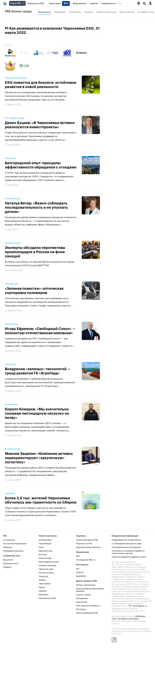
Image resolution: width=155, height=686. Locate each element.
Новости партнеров (106, 11)
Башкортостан (46, 550)
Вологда (43, 554)
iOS (77, 568)
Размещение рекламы (13, 550)
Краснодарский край (49, 561)
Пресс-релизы (126, 11)
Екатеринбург (45, 539)
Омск (41, 546)
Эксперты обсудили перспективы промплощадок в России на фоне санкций (35, 252)
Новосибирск (45, 543)
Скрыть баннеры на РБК (87, 539)
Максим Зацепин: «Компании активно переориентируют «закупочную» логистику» (39, 458)
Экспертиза (75, 11)
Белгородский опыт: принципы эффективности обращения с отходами (40, 165)
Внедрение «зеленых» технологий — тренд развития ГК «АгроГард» (38, 371)
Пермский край (46, 568)
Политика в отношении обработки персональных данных (128, 551)
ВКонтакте (8, 559)
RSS (78, 555)
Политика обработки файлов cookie (129, 556)
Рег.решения (82, 597)
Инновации (11, 283)
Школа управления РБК (87, 612)
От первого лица (145, 11)
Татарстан (43, 575)
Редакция (7, 546)
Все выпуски (44, 11)
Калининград (45, 557)
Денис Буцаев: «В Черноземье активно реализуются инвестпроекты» (40, 125)
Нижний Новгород (47, 565)
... (120, 2)
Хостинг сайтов (83, 594)
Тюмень (42, 579)
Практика (10, 158)
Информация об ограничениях (126, 539)
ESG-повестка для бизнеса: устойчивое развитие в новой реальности (40, 85)
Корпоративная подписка (88, 546)
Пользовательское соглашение (126, 546)
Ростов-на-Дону (46, 572)
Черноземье (44, 583)
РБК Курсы (81, 608)
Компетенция (12, 198)
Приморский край (47, 597)
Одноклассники (10, 563)
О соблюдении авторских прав (126, 543)
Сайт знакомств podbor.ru (88, 605)
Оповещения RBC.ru (85, 559)
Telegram (7, 566)
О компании (9, 539)
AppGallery (81, 575)
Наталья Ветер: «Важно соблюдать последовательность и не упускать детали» (36, 207)
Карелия (43, 590)
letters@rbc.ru (140, 605)
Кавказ (42, 586)
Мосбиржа (140, 615)
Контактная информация (14, 543)
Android (79, 572)
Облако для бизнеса (85, 584)
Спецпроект (60, 11)
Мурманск (43, 594)
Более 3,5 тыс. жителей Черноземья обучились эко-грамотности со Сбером (41, 500)
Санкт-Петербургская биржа (125, 618)
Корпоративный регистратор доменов (90, 589)
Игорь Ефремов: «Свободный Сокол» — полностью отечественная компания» (40, 331)
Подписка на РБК (84, 543)
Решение (88, 11)
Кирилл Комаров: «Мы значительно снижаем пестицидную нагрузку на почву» (37, 413)
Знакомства (81, 601)
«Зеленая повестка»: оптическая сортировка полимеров (34, 291)
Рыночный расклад (16, 77)
